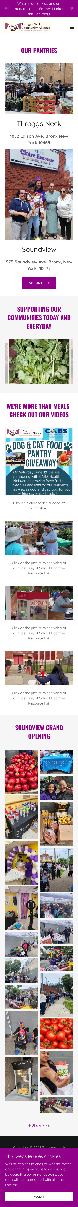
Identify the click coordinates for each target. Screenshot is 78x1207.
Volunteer (39, 283)
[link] (27, 27)
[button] (72, 27)
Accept (39, 1196)
